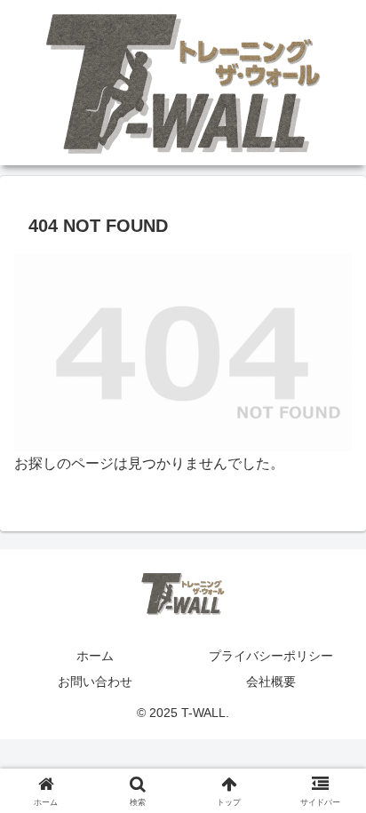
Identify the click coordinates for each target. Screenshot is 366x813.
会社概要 (271, 681)
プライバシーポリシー (271, 656)
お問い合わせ (95, 681)
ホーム (95, 656)
